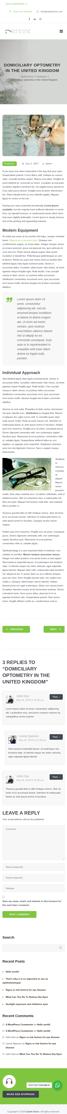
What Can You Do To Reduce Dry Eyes (27, 997)
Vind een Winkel (22, 11)
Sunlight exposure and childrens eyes (27, 1004)
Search (8, 937)
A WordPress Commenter (19, 1024)
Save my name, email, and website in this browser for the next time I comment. (31, 903)
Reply (55, 697)
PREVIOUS (16, 629)
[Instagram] (40, 19)
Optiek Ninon (32, 1111)
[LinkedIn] (35, 19)
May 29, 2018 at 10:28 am (30, 700)
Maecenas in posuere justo (23, 240)
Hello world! (12, 971)
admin (49, 163)
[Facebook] (29, 19)
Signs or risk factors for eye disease (26, 990)
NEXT (53, 629)
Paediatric (9, 163)
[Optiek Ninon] (17, 31)
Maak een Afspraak (21, 1094)
